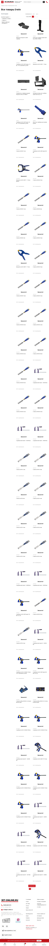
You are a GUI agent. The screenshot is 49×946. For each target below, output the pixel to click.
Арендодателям (40, 918)
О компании (28, 899)
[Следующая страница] (37, 17)
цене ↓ (37, 14)
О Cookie (39, 907)
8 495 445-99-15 (7, 905)
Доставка (28, 903)
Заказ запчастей (29, 910)
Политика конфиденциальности (41, 904)
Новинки (28, 918)
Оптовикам (39, 916)
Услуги (27, 901)
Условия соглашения (41, 901)
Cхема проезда (29, 928)
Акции (27, 916)
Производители (29, 913)
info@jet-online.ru (8, 909)
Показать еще (32, 885)
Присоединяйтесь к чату (10, 930)
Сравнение (34, 944)
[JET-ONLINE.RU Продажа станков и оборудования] (9, 2)
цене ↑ (34, 14)
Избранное (44, 944)
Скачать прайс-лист (41, 913)
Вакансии (39, 920)
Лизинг (27, 908)
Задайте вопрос (8, 935)
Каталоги (28, 920)
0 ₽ (24, 944)
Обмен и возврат (40, 899)
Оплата (27, 905)
